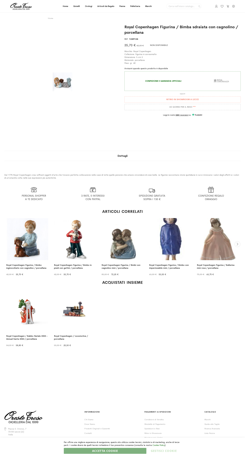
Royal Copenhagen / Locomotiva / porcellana (71, 337)
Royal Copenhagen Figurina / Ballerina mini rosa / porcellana (215, 266)
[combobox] (184, 6)
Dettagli (123, 155)
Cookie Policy (158, 445)
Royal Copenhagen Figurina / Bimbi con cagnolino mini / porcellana (121, 266)
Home (65, 6)
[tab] (122, 156)
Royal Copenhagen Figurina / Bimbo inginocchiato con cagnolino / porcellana (26, 266)
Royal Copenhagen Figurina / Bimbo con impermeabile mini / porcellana (169, 266)
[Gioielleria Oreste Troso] (21, 6)
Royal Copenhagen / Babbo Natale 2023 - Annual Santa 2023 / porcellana (27, 337)
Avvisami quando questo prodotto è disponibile (146, 68)
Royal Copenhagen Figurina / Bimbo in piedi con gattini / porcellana (73, 266)
